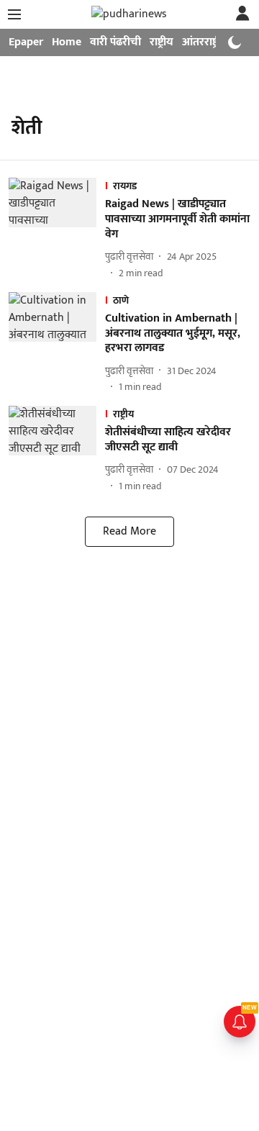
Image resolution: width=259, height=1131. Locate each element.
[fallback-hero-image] (57, 229)
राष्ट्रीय (161, 42)
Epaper (26, 42)
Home (66, 42)
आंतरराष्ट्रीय (205, 42)
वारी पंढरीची (115, 42)
